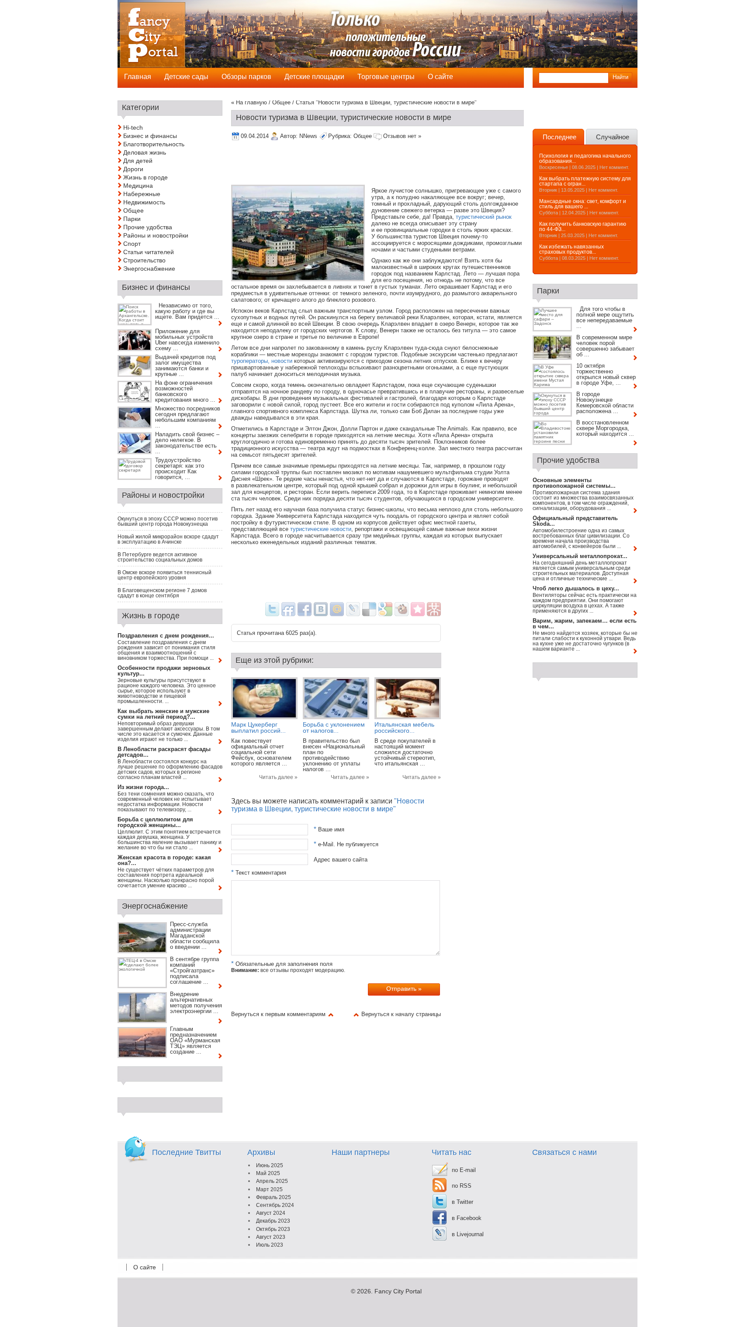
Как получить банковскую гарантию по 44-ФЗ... (582, 226)
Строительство (144, 260)
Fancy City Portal (398, 1291)
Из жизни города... (143, 787)
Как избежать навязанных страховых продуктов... (571, 249)
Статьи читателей (148, 251)
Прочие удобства (147, 227)
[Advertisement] (390, 163)
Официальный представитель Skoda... (575, 521)
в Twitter (462, 1202)
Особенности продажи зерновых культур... (164, 671)
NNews (308, 136)
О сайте (144, 1267)
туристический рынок (484, 217)
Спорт (132, 243)
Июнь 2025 (269, 1165)
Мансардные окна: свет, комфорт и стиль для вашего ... (582, 204)
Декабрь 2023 (273, 1221)
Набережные (141, 193)
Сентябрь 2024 (275, 1205)
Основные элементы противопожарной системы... (574, 483)
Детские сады (186, 76)
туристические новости (320, 529)
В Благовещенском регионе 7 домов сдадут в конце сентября (162, 593)
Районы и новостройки (155, 235)
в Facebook (466, 1218)
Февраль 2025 (273, 1197)
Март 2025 (269, 1189)
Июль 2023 (269, 1245)
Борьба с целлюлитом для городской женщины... (155, 822)
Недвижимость (144, 202)
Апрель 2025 (272, 1181)
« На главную (249, 102)
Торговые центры (386, 76)
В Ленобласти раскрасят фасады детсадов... (164, 752)
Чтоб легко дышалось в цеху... (576, 588)
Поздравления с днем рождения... (166, 635)
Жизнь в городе (145, 177)
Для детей (137, 160)
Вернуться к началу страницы (401, 1014)
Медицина (138, 185)
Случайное (612, 137)
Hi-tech (133, 127)
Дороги (133, 168)
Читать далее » (278, 777)
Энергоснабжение (149, 268)
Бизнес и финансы (150, 135)
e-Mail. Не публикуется (346, 844)
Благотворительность (153, 144)
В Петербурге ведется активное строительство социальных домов (160, 557)
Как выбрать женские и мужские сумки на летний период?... (163, 714)
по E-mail (464, 1170)
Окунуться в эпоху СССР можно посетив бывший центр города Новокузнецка (168, 521)
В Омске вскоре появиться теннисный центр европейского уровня (164, 575)
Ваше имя (329, 829)
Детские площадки (314, 76)
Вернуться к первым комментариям (278, 1014)
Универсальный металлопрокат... (580, 556)
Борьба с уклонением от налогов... (334, 727)
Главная (137, 76)
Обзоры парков (246, 76)
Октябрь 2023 (273, 1229)
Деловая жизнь (144, 152)
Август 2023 (270, 1237)
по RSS (461, 1185)
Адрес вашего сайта (340, 859)
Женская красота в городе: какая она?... (164, 860)
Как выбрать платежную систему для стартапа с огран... (585, 181)
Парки (132, 218)
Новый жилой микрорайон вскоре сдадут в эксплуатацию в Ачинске (168, 539)
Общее (281, 102)
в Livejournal (468, 1234)
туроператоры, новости (261, 361)
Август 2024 (270, 1213)
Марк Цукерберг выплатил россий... (258, 727)
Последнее (559, 137)
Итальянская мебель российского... (404, 727)
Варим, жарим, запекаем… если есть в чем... (585, 623)
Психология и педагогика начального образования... (585, 158)
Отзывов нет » (402, 136)
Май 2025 (268, 1173)
